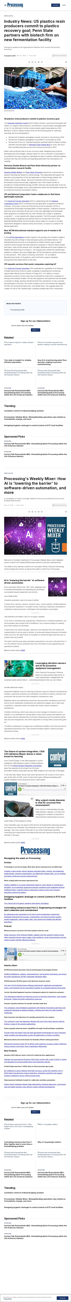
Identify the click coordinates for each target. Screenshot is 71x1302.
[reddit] (38, 62)
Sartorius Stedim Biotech (13, 172)
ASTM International (16, 237)
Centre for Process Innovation (18, 201)
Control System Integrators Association (27, 766)
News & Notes (8, 16)
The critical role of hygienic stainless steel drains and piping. (26, 903)
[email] (42, 62)
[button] (5, 5)
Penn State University (34, 172)
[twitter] (35, 62)
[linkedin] (32, 62)
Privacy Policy (8, 1299)
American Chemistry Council (17, 123)
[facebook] (29, 62)
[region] (35, 1298)
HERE (23, 650)
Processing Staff (9, 55)
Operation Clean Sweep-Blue (39, 145)
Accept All (62, 1298)
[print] (66, 62)
